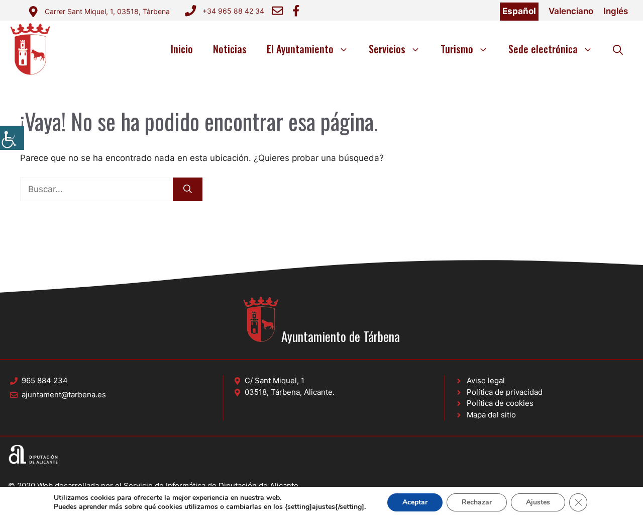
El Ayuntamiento (300, 48)
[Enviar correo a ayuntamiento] (277, 11)
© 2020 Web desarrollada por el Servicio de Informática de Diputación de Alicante (153, 485)
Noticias (230, 48)
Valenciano (571, 11)
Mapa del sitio (491, 414)
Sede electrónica (543, 48)
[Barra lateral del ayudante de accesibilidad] (12, 138)
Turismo (457, 48)
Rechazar (477, 502)
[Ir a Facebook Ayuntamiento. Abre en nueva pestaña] (296, 11)
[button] (618, 49)
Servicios (387, 48)
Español (519, 11)
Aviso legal (486, 380)
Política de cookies (500, 403)
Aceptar (414, 502)
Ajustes (538, 502)
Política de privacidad (505, 392)
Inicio (182, 48)
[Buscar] (187, 190)
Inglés (615, 11)
